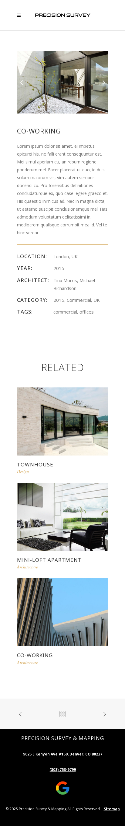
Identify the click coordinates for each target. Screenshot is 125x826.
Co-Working (35, 655)
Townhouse (35, 464)
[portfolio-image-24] (62, 82)
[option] (62, 82)
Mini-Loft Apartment (49, 559)
